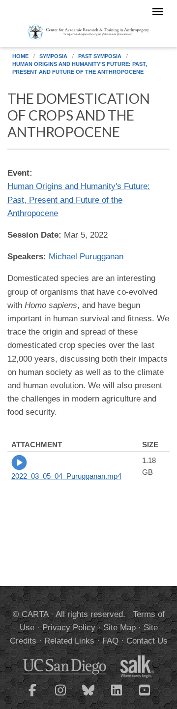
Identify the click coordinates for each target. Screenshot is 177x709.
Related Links (69, 641)
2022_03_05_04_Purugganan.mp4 (66, 476)
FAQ (110, 641)
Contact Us (147, 641)
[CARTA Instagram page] (60, 696)
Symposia (53, 56)
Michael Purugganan (86, 256)
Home (20, 56)
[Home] (88, 31)
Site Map (119, 627)
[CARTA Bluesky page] (88, 696)
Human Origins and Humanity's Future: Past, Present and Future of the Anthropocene (79, 68)
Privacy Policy (68, 627)
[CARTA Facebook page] (32, 696)
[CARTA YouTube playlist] (144, 696)
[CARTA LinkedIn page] (116, 696)
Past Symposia (99, 56)
